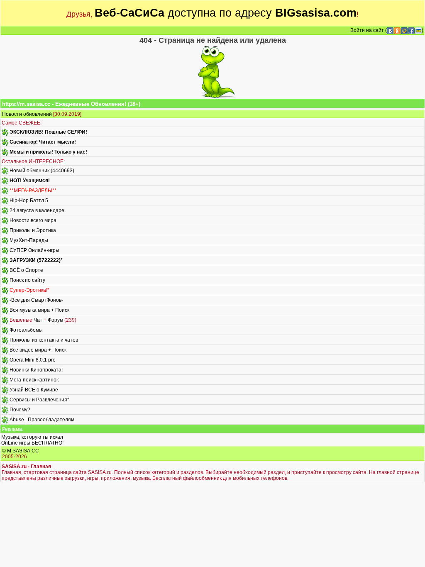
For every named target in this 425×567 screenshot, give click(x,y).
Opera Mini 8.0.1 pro (33, 360)
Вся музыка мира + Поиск (39, 310)
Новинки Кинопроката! (36, 370)
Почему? (20, 410)
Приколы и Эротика (33, 230)
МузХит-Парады (29, 240)
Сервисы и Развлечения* (39, 400)
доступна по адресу (226, 13)
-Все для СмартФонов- (36, 300)
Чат (38, 320)
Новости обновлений (27, 114)
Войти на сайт (367, 30)
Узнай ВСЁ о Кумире (34, 390)
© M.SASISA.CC (20, 451)
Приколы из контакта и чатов (44, 340)
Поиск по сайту (27, 280)
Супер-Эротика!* (29, 290)
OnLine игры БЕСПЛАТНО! (32, 443)
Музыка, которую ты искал (32, 437)
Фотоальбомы (26, 330)
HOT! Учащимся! (30, 180)
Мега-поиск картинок (34, 380)
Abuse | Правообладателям (42, 420)
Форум (55, 320)
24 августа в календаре (37, 210)
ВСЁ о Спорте (26, 270)
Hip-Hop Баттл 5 (29, 200)
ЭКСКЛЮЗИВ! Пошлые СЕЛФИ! (48, 132)
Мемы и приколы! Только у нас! (48, 152)
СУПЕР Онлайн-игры (34, 250)
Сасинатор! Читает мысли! (43, 142)
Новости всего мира (33, 220)
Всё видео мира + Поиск (38, 350)
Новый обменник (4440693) (42, 171)
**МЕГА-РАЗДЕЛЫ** (33, 190)
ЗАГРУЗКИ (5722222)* (36, 260)
